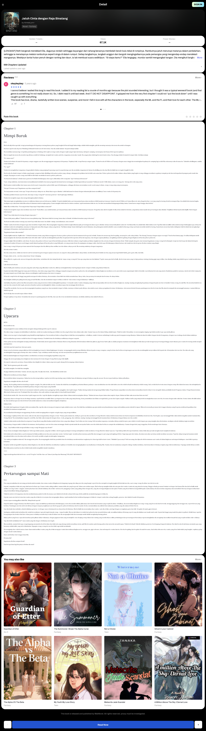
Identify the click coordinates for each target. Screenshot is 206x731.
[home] (3, 4)
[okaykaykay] (6, 84)
